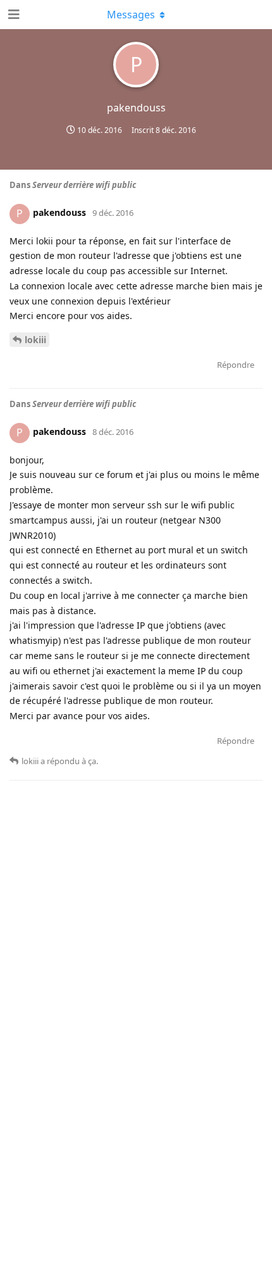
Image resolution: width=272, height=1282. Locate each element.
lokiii (35, 340)
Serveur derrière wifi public (84, 185)
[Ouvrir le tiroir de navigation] (12, 14)
